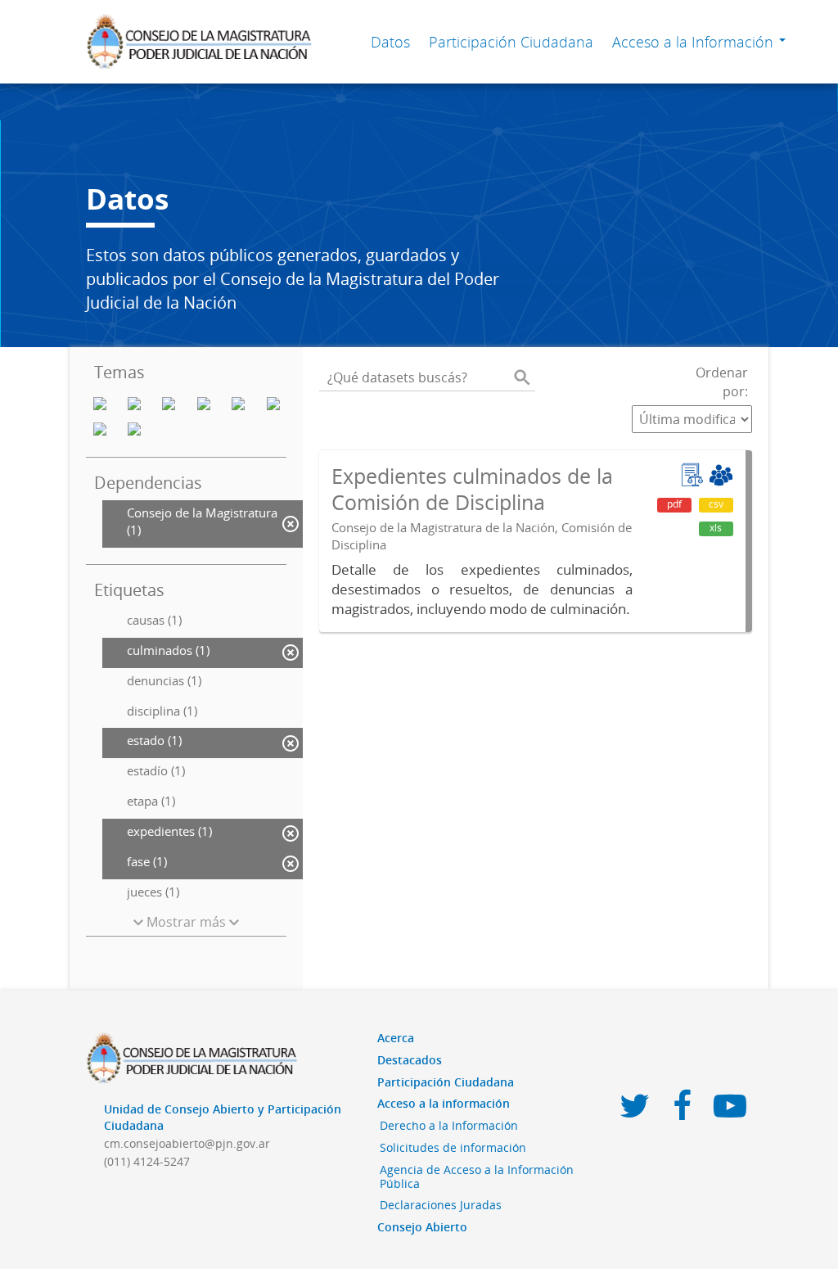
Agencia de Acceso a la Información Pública (477, 1176)
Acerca (395, 1037)
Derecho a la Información (449, 1125)
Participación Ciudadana (511, 42)
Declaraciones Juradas (441, 1205)
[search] (522, 377)
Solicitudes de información (453, 1147)
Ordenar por (722, 382)
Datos (390, 42)
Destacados (409, 1060)
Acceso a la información (443, 1103)
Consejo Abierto (422, 1227)
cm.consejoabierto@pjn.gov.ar (187, 1143)
